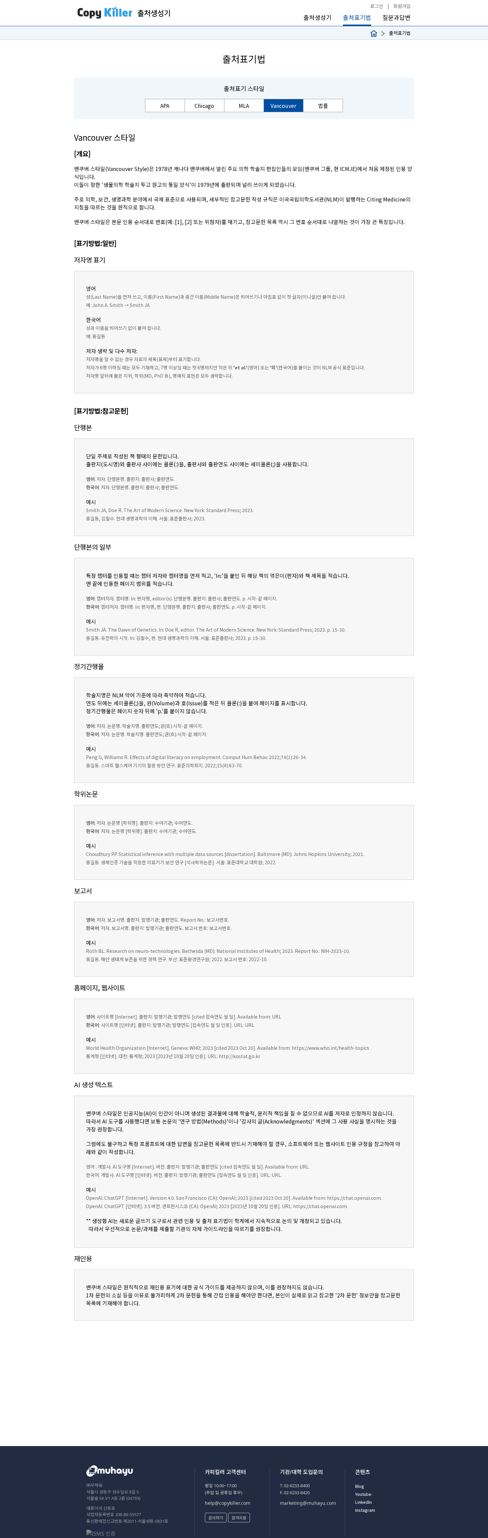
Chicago (204, 106)
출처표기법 (357, 17)
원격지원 (239, 1517)
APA (164, 106)
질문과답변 (396, 17)
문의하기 (215, 1517)
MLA (244, 106)
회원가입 (402, 6)
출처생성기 (317, 17)
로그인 (376, 6)
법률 (323, 106)
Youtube (363, 1494)
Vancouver (283, 106)
